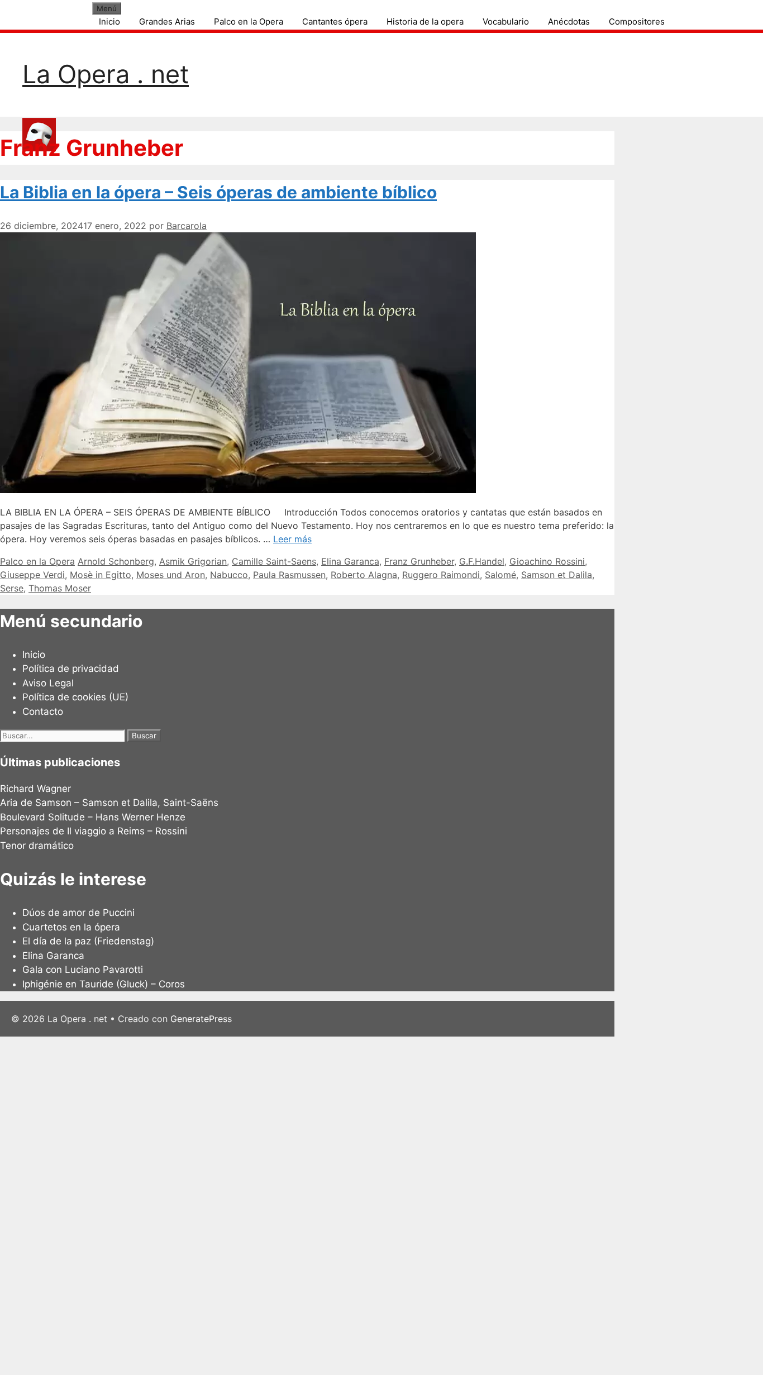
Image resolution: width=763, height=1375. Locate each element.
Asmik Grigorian (193, 561)
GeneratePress (201, 1018)
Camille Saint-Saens (274, 561)
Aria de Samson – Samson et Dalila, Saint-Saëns (109, 802)
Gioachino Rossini (547, 561)
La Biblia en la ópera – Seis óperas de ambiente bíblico (218, 192)
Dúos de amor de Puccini (78, 912)
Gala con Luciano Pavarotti (82, 969)
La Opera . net (105, 74)
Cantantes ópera (335, 21)
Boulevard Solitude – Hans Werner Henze (92, 817)
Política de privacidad (70, 668)
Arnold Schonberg (116, 561)
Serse (11, 588)
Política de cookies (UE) (75, 697)
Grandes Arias (167, 21)
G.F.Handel (481, 561)
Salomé (500, 574)
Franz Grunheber (419, 561)
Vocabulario (506, 21)
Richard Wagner (35, 788)
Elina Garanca (350, 561)
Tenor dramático (37, 845)
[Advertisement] (335, 1204)
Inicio (109, 21)
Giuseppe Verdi (32, 574)
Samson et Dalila (556, 574)
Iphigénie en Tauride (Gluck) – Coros (103, 984)
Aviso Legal (48, 683)
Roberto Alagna (364, 574)
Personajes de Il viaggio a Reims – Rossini (93, 831)
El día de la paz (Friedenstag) (88, 941)
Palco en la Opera (248, 21)
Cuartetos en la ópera (71, 927)
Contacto (42, 711)
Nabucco (229, 574)
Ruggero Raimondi (441, 574)
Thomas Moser (59, 588)
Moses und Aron (170, 574)
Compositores (637, 21)
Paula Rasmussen (289, 574)
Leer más (292, 539)
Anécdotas (569, 21)
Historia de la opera (425, 21)
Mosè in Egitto (100, 574)
